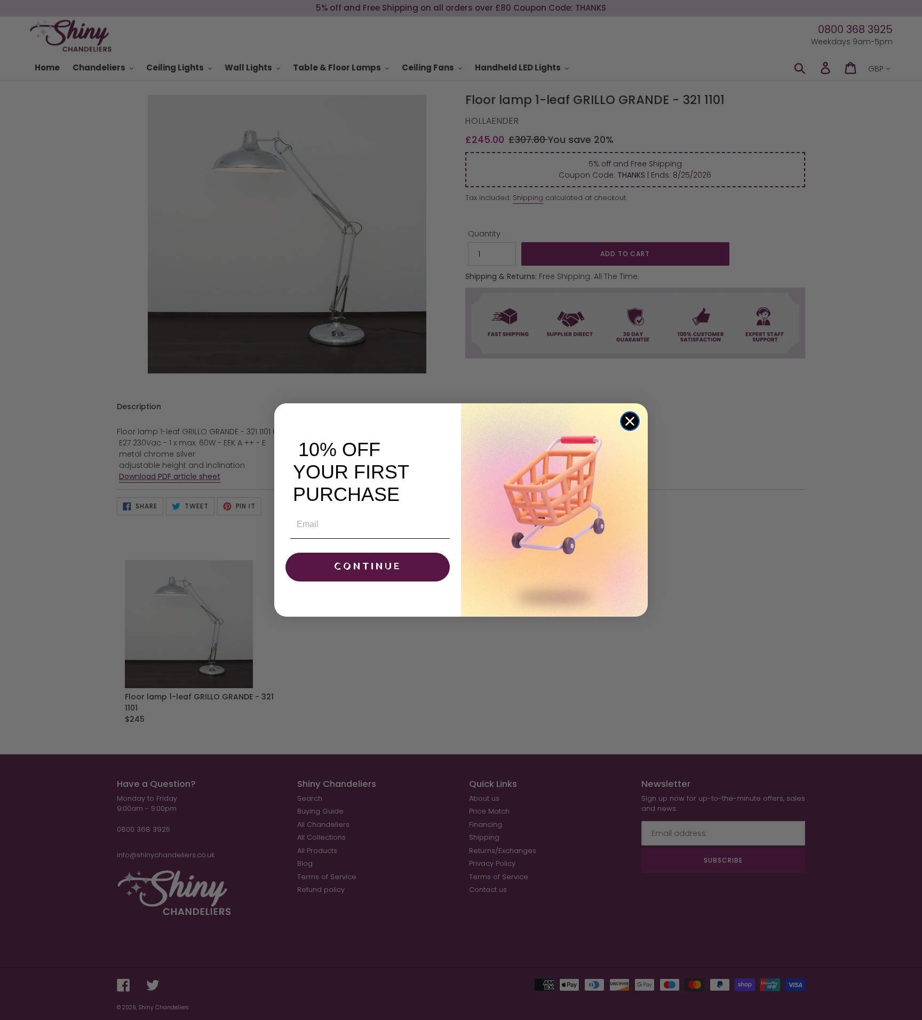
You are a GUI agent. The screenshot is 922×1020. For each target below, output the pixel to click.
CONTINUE (368, 567)
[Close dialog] (630, 421)
